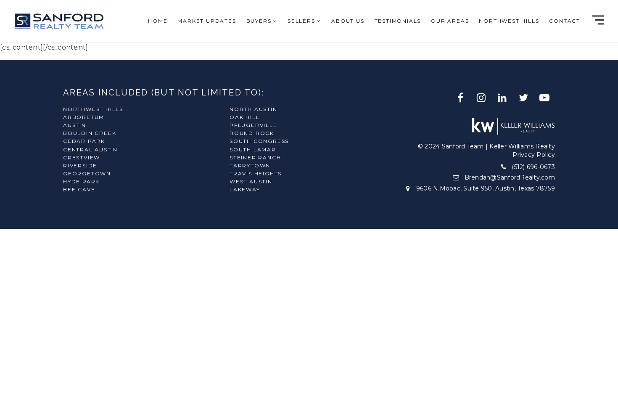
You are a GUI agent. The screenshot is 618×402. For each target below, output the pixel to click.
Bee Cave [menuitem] (79, 189)
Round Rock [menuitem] (252, 133)
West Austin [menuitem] (251, 181)
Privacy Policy (533, 155)
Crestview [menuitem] (81, 157)
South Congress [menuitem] (259, 141)
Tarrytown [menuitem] (250, 165)
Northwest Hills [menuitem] (509, 21)
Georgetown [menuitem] (87, 173)
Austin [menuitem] (74, 125)
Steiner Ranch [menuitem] (255, 157)
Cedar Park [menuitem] (84, 141)
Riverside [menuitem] (80, 165)
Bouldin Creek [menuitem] (89, 133)
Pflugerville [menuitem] (253, 125)
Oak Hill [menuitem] (244, 117)
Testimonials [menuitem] (398, 21)
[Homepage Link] (59, 20)
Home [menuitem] (157, 21)
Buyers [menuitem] (260, 21)
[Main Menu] (598, 20)
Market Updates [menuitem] (206, 21)
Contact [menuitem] (564, 21)
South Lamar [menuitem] (253, 149)
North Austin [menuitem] (253, 109)
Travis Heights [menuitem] (256, 173)
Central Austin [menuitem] (90, 149)
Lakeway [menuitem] (245, 189)
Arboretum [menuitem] (83, 117)
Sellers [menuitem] (302, 21)
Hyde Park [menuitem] (81, 181)
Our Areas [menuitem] (450, 21)
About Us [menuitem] (347, 21)
